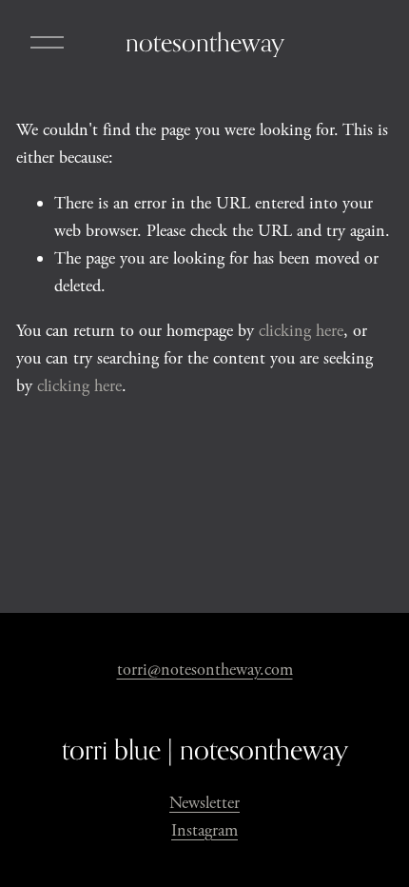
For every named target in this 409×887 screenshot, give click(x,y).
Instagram (204, 830)
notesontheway (205, 42)
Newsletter (204, 803)
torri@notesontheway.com (205, 669)
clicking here (301, 331)
